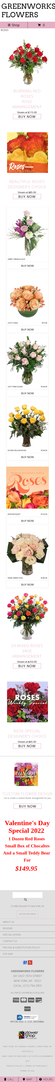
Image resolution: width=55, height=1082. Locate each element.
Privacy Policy (15, 1066)
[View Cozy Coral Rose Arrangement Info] (27, 296)
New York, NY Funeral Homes (19, 1046)
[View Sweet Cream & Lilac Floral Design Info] (27, 232)
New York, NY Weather (14, 1056)
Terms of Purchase (36, 1066)
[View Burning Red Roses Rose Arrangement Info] (27, 62)
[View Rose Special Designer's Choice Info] (27, 702)
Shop (16, 25)
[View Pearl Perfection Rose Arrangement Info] (27, 551)
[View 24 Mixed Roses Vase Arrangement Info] (27, 616)
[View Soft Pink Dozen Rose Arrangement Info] (27, 360)
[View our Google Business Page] (25, 963)
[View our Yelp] (30, 963)
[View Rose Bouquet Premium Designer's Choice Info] (27, 487)
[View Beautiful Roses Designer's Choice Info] (27, 152)
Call (10, 1079)
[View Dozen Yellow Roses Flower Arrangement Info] (27, 424)
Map (28, 1079)
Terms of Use (27, 1070)
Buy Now (27, 116)
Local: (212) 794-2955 (27, 986)
